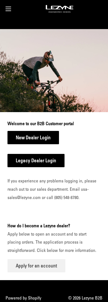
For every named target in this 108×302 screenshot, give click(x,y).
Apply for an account (36, 266)
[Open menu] (8, 9)
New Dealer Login (33, 137)
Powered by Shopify (23, 298)
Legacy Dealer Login (36, 160)
